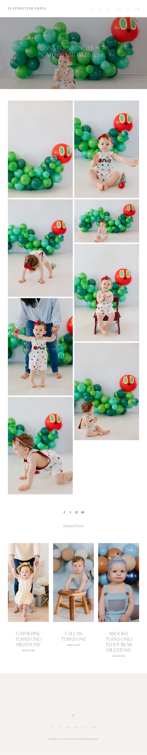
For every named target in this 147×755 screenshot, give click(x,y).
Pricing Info (118, 9)
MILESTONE (73, 64)
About (100, 9)
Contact (127, 9)
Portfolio (109, 9)
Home (93, 9)
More (136, 9)
